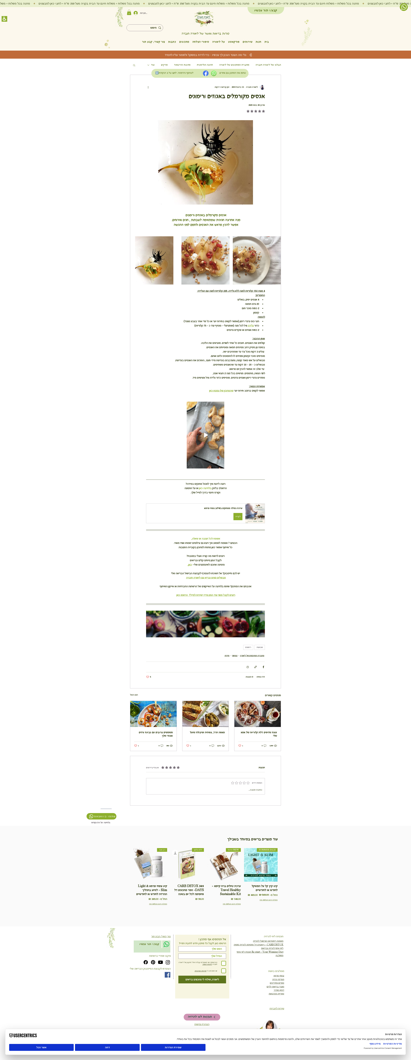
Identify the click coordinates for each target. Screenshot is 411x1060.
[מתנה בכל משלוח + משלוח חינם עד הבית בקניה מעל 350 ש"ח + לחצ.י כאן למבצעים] (205, 3)
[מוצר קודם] (282, 865)
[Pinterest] (153, 962)
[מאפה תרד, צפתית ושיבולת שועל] (205, 714)
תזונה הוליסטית (205, 65)
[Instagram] (168, 962)
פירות (227, 656)
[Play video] (205, 435)
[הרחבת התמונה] (257, 260)
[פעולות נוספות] (148, 87)
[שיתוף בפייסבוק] (263, 666)
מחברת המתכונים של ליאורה (234, 65)
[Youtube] (160, 962)
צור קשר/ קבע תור (161, 936)
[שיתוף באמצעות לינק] (255, 666)
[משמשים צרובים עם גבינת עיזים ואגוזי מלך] (153, 714)
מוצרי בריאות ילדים (275, 986)
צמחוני (234, 656)
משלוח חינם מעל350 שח (269, 900)
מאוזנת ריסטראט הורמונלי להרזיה (268, 941)
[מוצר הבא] (129, 865)
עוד (153, 65)
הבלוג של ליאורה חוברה (268, 65)
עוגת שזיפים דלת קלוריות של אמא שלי (259, 734)
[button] (258, 41)
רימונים (248, 647)
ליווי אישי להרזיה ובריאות (272, 948)
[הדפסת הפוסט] (247, 666)
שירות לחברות (277, 1008)
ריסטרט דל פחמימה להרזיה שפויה (249, 944)
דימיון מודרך (279, 990)
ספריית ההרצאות (276, 993)
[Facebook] (146, 962)
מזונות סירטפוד (182, 65)
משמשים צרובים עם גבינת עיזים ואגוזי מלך (156, 734)
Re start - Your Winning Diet (267, 952)
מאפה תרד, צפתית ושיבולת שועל (207, 732)
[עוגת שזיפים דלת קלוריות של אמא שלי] (257, 714)
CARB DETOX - (273, 944)
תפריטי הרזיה (278, 979)
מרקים (164, 65)
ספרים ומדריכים (277, 983)
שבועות (260, 647)
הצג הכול (134, 695)
